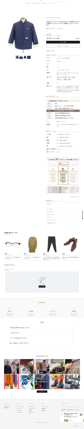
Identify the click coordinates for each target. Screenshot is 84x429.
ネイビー (58, 70)
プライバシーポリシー (45, 406)
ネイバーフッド (60, 58)
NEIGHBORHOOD (66, 58)
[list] (42, 311)
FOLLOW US (42, 391)
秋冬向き (59, 77)
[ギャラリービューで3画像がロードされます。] (25, 57)
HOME (47, 17)
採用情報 (30, 410)
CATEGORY (51, 17)
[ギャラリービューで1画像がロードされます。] (17, 57)
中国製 (73, 77)
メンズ (58, 67)
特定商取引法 (43, 408)
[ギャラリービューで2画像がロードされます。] (21, 57)
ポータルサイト (7, 406)
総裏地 (65, 79)
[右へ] (79, 3)
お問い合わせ (31, 412)
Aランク (63, 121)
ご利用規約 (43, 410)
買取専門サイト (7, 407)
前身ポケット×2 (60, 79)
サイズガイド (18, 408)
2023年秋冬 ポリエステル (66, 77)
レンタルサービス (19, 410)
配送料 (49, 35)
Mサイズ (58, 152)
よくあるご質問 (19, 412)
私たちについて (31, 406)
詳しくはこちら (10, 314)
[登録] (79, 407)
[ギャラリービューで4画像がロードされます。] (29, 57)
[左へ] (5, 3)
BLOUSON (55, 17)
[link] (11, 366)
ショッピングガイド (19, 406)
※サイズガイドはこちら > (74, 196)
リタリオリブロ (40, 422)
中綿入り (69, 79)
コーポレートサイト (32, 408)
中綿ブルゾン (59, 17)
